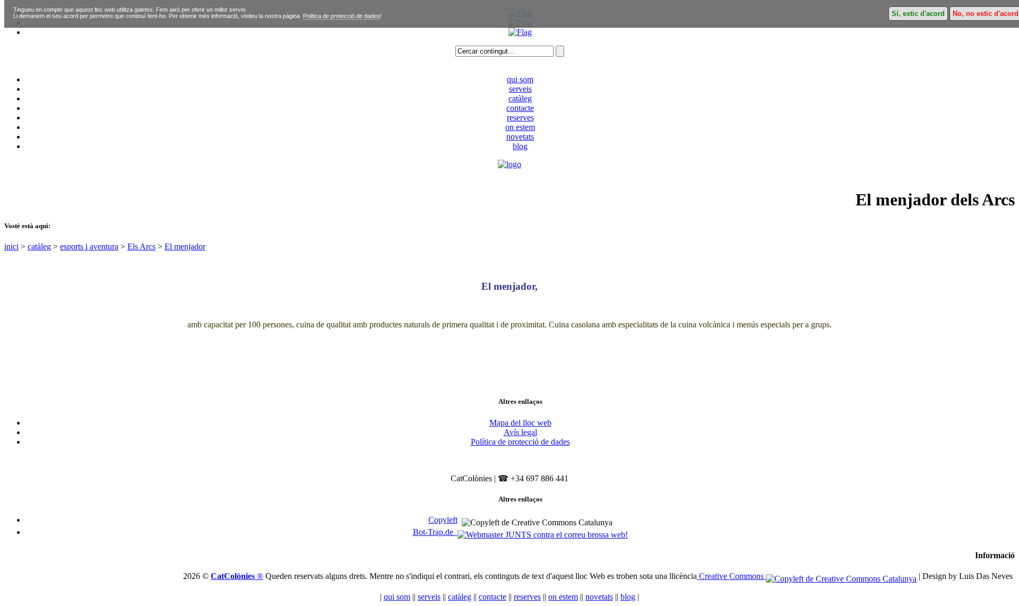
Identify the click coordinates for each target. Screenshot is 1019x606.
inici (11, 246)
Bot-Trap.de (435, 531)
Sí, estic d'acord (918, 14)
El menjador (185, 246)
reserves (520, 117)
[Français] (520, 32)
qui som (520, 79)
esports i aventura (89, 246)
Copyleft (442, 519)
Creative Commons (731, 576)
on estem (520, 127)
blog (520, 146)
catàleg (520, 98)
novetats (520, 136)
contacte (520, 107)
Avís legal (520, 432)
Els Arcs (141, 246)
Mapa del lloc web (520, 422)
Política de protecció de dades (520, 441)
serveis (520, 88)
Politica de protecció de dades (341, 16)
